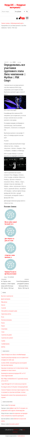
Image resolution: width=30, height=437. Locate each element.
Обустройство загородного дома (9, 311)
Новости (3, 305)
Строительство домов (6, 335)
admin (14, 62)
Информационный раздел (17, 23)
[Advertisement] (15, 44)
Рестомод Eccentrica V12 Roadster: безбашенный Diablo (14, 387)
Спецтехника (4, 329)
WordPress (16, 430)
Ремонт (3, 326)
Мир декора (4, 302)
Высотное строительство (7, 296)
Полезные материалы (6, 320)
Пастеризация (12, 405)
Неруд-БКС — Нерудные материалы (15, 6)
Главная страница (5, 23)
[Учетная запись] (17, 18)
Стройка (3, 341)
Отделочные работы (6, 314)
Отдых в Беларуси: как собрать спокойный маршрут (13, 354)
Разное (3, 323)
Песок (2, 317)
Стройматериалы (5, 344)
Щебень (3, 347)
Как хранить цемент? (14, 424)
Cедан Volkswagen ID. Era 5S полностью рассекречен (13, 384)
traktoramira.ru (21, 436)
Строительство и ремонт (7, 338)
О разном (3, 308)
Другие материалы (5, 299)
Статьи (2, 332)
